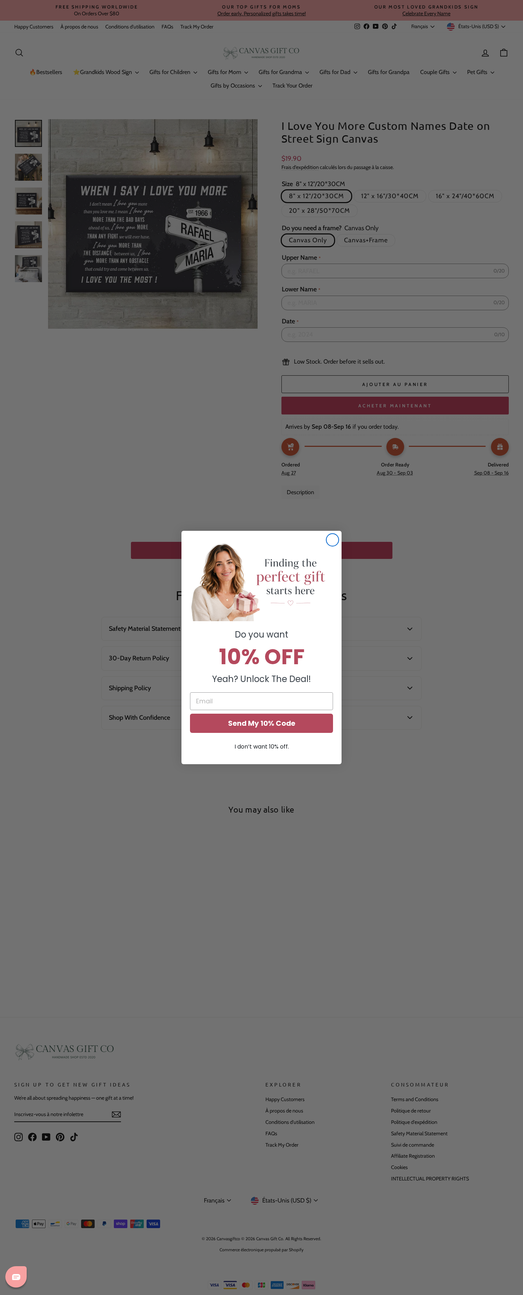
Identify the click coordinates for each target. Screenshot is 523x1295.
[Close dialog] (332, 540)
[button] (261, 581)
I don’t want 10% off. (261, 746)
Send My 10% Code (261, 723)
